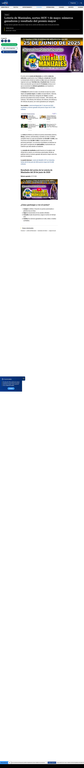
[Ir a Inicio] (5, 3)
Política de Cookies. (10, 385)
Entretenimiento (27, 7)
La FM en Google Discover (10, 51)
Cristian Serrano (10, 28)
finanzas (23, 230)
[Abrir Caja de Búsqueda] (81, 3)
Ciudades (61, 7)
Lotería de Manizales (31, 230)
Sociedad (80, 7)
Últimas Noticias (4, 762)
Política (15, 7)
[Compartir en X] (5, 41)
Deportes (71, 7)
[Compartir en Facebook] (2, 41)
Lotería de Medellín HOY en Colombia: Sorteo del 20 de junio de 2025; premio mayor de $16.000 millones (38, 162)
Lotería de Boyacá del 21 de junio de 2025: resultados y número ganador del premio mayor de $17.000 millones (38, 107)
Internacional (50, 7)
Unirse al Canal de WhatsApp (10, 44)
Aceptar (11, 388)
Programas (73, 3)
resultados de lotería (42, 230)
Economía (39, 7)
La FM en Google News (10, 48)
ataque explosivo (35, 762)
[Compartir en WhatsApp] (9, 41)
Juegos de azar (52, 230)
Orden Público (5, 7)
